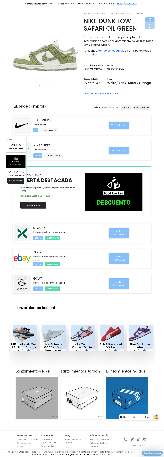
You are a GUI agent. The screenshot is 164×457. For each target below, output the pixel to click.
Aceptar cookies (152, 453)
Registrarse (131, 3)
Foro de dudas (47, 446)
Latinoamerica (141, 107)
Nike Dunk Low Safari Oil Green (129, 13)
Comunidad (90, 3)
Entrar (120, 3)
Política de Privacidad (99, 439)
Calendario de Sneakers (27, 439)
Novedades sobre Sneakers (73, 441)
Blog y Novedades (67, 3)
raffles (93, 54)
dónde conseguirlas (111, 50)
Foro (80, 3)
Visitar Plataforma (119, 233)
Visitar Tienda (118, 125)
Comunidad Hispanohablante (48, 441)
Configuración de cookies (77, 454)
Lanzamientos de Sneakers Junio (98, 13)
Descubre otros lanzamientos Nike (101, 93)
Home (53, 3)
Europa (126, 107)
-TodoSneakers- (36, 3)
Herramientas (105, 3)
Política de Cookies (98, 443)
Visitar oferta (33, 205)
